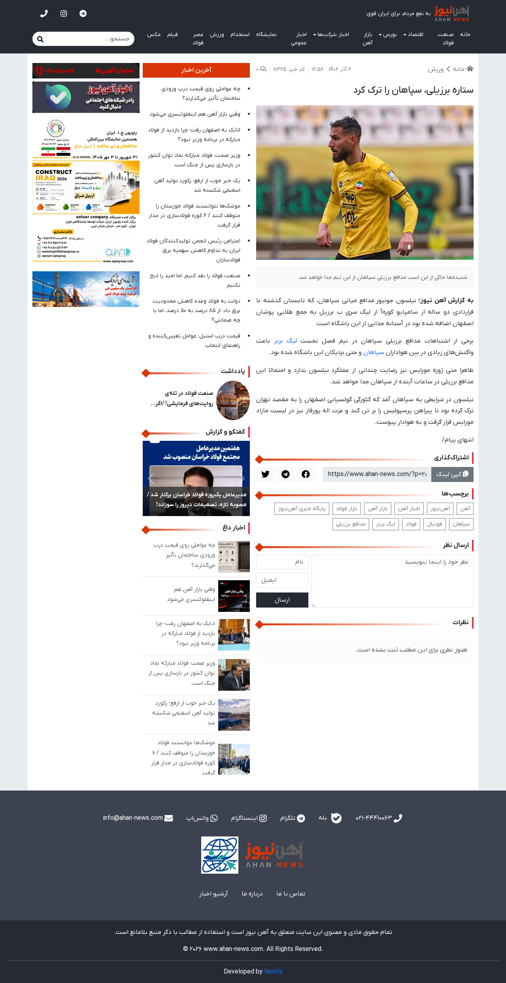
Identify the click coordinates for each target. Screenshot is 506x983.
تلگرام (288, 818)
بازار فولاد (346, 508)
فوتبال (434, 524)
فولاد (411, 524)
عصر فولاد (198, 39)
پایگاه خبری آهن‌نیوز (302, 508)
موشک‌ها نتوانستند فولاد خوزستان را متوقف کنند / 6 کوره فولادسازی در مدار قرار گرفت (194, 215)
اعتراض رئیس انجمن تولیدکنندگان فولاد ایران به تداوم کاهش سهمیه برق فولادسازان (193, 250)
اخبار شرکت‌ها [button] (333, 34)
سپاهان (373, 352)
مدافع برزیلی (351, 524)
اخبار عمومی (299, 39)
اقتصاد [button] (415, 34)
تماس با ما (290, 894)
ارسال (282, 600)
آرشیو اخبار (213, 894)
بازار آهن (367, 39)
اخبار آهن (409, 508)
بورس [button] (390, 34)
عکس (154, 34)
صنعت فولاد (446, 39)
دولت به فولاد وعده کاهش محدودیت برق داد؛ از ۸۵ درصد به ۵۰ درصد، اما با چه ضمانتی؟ (196, 310)
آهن (465, 508)
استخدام (240, 34)
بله (324, 818)
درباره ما (252, 894)
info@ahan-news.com (133, 818)
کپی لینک (449, 474)
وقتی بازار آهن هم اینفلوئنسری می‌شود (194, 114)
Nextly (273, 972)
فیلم (172, 34)
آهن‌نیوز (440, 508)
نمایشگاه (266, 34)
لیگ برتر (285, 341)
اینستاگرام (245, 818)
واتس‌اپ (198, 818)
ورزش (217, 34)
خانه (465, 34)
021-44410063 (375, 818)
